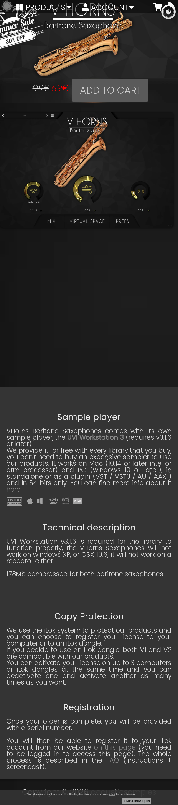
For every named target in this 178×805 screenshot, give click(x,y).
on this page (115, 747)
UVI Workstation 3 (95, 437)
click (112, 794)
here (13, 489)
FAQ (112, 760)
